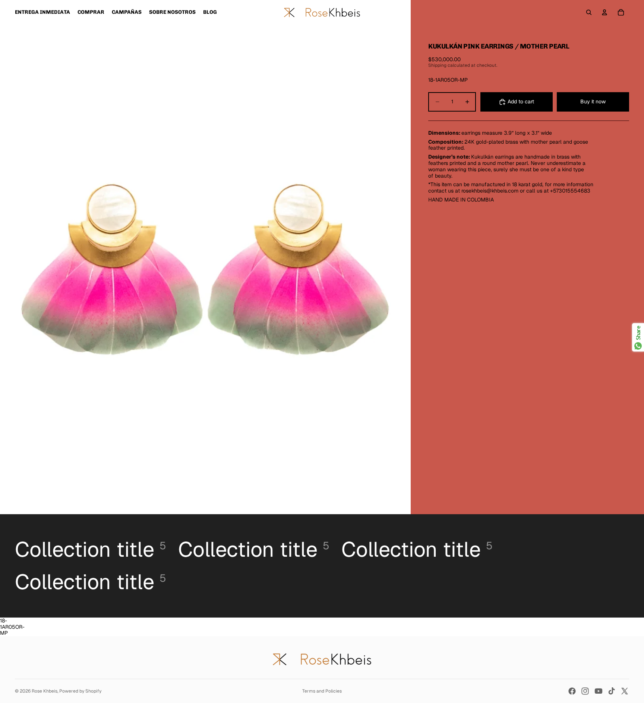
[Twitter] (624, 691)
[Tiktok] (611, 691)
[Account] (604, 12)
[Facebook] (572, 691)
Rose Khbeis (44, 691)
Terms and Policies (322, 691)
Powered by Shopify (80, 691)
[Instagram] (585, 691)
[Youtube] (598, 691)
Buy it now (593, 101)
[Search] (589, 12)
